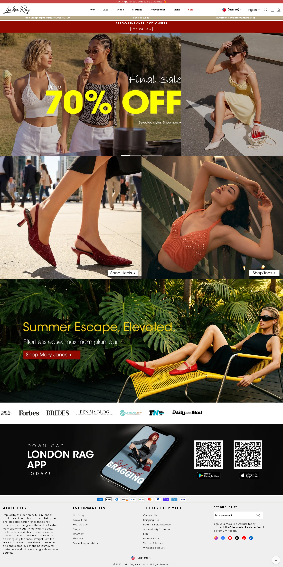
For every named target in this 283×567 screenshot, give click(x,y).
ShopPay (78, 538)
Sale (190, 9)
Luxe (105, 9)
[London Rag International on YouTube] (230, 538)
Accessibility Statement (157, 529)
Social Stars (80, 520)
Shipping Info (151, 520)
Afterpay (78, 534)
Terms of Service (153, 543)
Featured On (80, 524)
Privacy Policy (151, 538)
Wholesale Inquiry (154, 547)
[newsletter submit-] (259, 515)
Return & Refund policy (157, 524)
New (92, 9)
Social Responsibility (85, 543)
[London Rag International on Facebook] (223, 538)
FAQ (145, 534)
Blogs (76, 529)
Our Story (79, 515)
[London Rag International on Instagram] (216, 538)
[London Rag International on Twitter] (237, 538)
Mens (177, 9)
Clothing (137, 9)
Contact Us (150, 515)
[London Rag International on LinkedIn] (251, 538)
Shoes (120, 9)
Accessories (158, 9)
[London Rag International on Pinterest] (244, 538)
